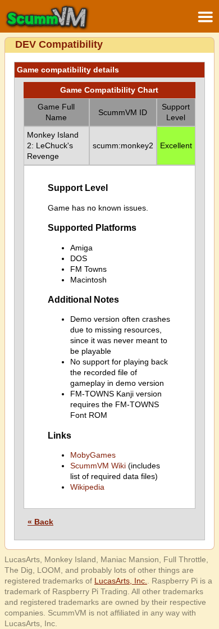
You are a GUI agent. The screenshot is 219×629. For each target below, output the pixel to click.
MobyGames (93, 454)
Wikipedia (87, 486)
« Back (40, 521)
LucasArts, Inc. (120, 580)
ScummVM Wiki (98, 465)
